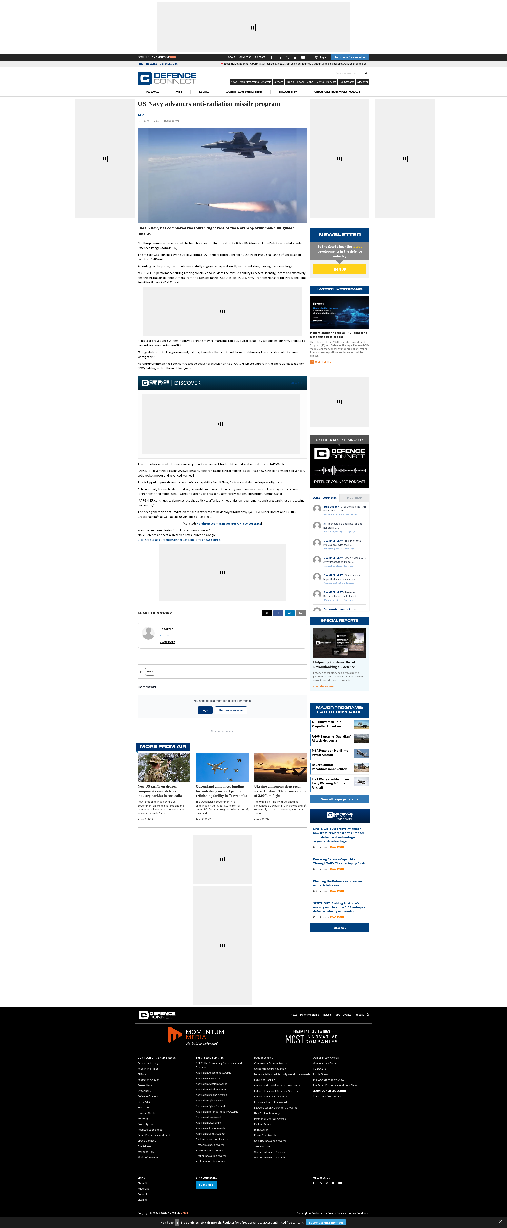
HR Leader (144, 1107)
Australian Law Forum (208, 1122)
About (231, 57)
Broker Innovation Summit (211, 1161)
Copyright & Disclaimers (311, 1213)
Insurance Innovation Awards (271, 1102)
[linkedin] (290, 613)
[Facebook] (313, 1183)
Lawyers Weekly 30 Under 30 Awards (275, 1107)
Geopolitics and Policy (337, 92)
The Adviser (145, 1146)
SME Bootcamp (263, 1146)
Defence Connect (148, 1096)
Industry (288, 92)
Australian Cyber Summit (210, 1106)
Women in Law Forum (325, 1063)
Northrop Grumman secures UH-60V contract (228, 523)
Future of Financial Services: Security (276, 1091)
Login (323, 57)
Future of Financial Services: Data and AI (277, 1085)
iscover (363, 82)
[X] (267, 613)
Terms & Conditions (357, 1213)
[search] (366, 73)
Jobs (310, 82)
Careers (278, 82)
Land (204, 92)
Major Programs (249, 82)
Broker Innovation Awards (211, 1156)
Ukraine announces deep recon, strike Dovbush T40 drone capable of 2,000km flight (280, 791)
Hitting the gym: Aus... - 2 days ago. (338, 548)
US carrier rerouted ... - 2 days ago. (338, 600)
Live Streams (346, 82)
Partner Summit (263, 1124)
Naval (152, 92)
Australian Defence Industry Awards (217, 1111)
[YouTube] (340, 1183)
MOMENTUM (164, 57)
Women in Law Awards (326, 1057)
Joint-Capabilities (244, 92)
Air (179, 92)
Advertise (245, 57)
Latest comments (325, 497)
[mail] (301, 613)
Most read (354, 497)
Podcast (331, 82)
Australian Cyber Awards (210, 1100)
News (234, 82)
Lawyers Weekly (147, 1113)
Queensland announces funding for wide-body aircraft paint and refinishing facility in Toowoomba (221, 791)
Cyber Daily (144, 1091)
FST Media (144, 1102)
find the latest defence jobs (158, 63)
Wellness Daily (146, 1152)
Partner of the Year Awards (270, 1118)
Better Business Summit (210, 1150)
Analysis (266, 82)
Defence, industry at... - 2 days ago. (338, 583)
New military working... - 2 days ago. (339, 531)
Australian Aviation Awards (211, 1084)
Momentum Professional (327, 1096)
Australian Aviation (148, 1079)
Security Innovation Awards (270, 1141)
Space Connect (147, 1140)
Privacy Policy (336, 1213)
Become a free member (350, 57)
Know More (167, 642)
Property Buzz (146, 1124)
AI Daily (142, 1074)
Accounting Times (148, 1068)
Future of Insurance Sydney (270, 1096)
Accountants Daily (148, 1063)
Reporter (173, 121)
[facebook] (278, 613)
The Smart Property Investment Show (335, 1085)
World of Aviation (148, 1157)
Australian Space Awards (210, 1128)
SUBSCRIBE (206, 1184)
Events (320, 82)
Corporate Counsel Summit (270, 1069)
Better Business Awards (210, 1145)
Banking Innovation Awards (212, 1139)
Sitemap (143, 1199)
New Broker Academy (267, 1113)
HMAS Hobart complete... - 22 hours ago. (340, 514)
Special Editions (295, 82)
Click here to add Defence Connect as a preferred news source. (179, 540)
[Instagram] (334, 1183)
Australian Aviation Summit (211, 1089)
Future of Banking (264, 1080)
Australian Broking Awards (211, 1095)
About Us (143, 1183)
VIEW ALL (296, 383)
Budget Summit (263, 1057)
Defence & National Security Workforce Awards (282, 1074)
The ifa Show (320, 1074)
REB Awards (261, 1130)
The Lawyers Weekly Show (328, 1079)
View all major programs (339, 799)
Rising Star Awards (265, 1135)
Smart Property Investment (154, 1135)
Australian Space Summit (210, 1133)
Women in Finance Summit (269, 1157)
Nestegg (143, 1118)
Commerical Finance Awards (271, 1063)
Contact (260, 57)
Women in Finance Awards (269, 1152)
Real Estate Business (150, 1129)
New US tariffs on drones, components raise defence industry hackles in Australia (160, 791)
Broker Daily (145, 1085)
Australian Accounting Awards (213, 1072)
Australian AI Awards (208, 1078)
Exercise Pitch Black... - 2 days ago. (338, 566)
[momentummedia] (196, 1037)
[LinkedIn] (320, 1183)
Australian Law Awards (209, 1117)
